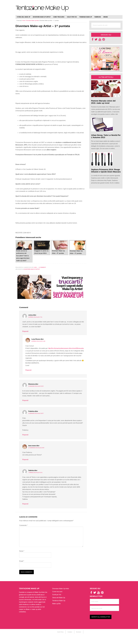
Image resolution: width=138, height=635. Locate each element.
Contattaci (70, 631)
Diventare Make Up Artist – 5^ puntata (76, 252)
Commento (23, 525)
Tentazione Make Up (42, 9)
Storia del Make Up (58, 597)
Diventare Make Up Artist (32, 269)
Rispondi (25, 331)
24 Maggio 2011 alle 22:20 (35, 386)
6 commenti (42, 267)
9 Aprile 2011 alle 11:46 (38, 341)
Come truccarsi (57, 591)
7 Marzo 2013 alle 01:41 (35, 472)
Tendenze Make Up (58, 600)
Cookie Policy (60, 631)
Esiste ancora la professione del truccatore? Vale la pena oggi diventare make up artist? (22, 255)
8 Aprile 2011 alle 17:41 (35, 317)
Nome (21, 551)
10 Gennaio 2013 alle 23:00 (36, 447)
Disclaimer (78, 631)
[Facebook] (92, 40)
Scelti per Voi (56, 594)
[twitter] (96, 40)
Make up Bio (56, 603)
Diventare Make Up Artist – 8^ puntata (58, 252)
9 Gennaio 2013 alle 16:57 (36, 413)
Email (21, 561)
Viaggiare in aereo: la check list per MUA (41, 252)
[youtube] (100, 40)
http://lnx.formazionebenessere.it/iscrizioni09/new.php (66, 348)
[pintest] (103, 40)
